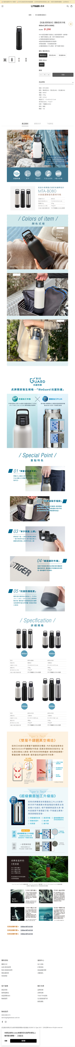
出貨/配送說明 (6, 967)
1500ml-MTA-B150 (26, 934)
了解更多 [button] (20, 1036)
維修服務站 (5, 993)
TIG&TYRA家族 (42, 996)
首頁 (30, 15)
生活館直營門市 (43, 998)
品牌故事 (40, 990)
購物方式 (4, 964)
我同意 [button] (23, 1041)
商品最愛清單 (42, 970)
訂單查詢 (40, 967)
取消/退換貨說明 (6, 970)
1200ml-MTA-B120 (26, 930)
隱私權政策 (5, 973)
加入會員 (40, 964)
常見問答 (4, 976)
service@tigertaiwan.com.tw (10, 1017)
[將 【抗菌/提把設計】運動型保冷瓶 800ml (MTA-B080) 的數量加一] (49, 75)
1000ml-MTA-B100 (26, 926)
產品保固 (4, 990)
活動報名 (40, 973)
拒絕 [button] (6, 1041)
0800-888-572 (5, 1015)
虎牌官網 (40, 993)
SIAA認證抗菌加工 (40, 15)
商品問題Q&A (5, 996)
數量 (40, 70)
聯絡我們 (4, 998)
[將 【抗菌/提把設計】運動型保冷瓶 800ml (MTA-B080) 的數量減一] (41, 75)
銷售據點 (40, 1001)
